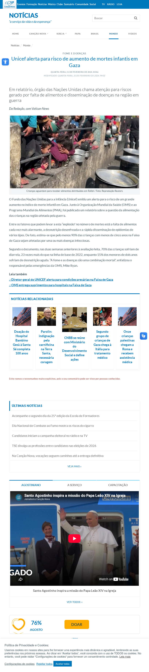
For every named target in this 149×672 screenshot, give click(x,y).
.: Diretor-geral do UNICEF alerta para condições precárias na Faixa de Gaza (61, 279)
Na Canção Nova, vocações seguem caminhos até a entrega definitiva (58, 455)
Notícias (15, 45)
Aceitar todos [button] (63, 663)
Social (93, 4)
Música (52, 4)
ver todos (74, 602)
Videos (132, 34)
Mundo (113, 34)
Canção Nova (37, 34)
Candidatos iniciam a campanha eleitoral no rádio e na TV (50, 435)
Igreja (61, 34)
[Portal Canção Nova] (10, 4)
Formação (32, 4)
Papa (78, 34)
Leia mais (124, 656)
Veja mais (74, 466)
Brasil (95, 34)
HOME (15, 34)
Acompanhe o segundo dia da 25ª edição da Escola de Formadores (55, 415)
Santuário (69, 4)
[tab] (31, 484)
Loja (119, 4)
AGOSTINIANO (31, 485)
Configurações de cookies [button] (20, 663)
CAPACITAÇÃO (118, 485)
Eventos (21, 4)
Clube (60, 4)
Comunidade (81, 4)
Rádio (110, 4)
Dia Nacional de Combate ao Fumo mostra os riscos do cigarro (53, 425)
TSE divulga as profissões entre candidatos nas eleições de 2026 (54, 445)
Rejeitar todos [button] (44, 663)
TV (103, 4)
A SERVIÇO (74, 485)
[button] (5, 61)
